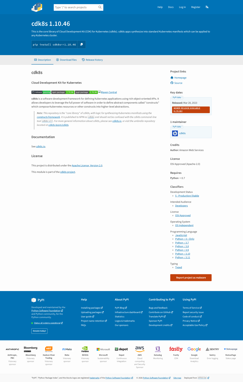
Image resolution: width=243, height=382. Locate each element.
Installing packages (90, 308)
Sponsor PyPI (155, 321)
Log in (182, 7)
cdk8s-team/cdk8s (58, 125)
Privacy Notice (190, 321)
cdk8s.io (116, 121)
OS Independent (184, 225)
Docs (171, 7)
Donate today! (39, 330)
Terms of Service (191, 308)
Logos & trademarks (125, 321)
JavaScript (181, 235)
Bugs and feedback (158, 308)
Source (178, 83)
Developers (181, 206)
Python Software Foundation (45, 310)
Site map (177, 377)
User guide (86, 316)
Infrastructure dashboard (127, 312)
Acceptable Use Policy (194, 325)
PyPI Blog (119, 308)
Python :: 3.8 (182, 246)
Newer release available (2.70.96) (187, 110)
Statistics (119, 316)
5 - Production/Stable (187, 196)
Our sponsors (121, 325)
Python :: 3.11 (182, 257)
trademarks (94, 377)
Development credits (159, 325)
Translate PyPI (156, 316)
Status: (47, 323)
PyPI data (177, 97)
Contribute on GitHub (159, 312)
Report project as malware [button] (191, 277)
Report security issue (193, 312)
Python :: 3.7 (182, 243)
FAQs (83, 325)
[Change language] (207, 7)
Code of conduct (191, 316)
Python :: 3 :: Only (184, 239)
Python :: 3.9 (182, 250)
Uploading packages (91, 312)
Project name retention (92, 321)
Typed (178, 267)
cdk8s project (67, 172)
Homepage (180, 78)
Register (195, 7)
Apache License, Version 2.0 (87, 165)
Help (160, 7)
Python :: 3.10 (182, 254)
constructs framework (48, 117)
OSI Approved (183, 215)
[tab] (42, 59)
